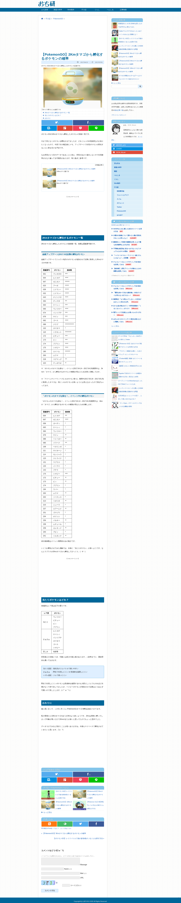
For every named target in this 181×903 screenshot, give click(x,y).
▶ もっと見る (46, 812)
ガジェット (120, 203)
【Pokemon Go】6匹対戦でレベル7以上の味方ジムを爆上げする (95, 805)
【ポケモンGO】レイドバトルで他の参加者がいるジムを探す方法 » (78, 838)
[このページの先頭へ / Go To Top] (178, 899)
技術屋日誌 (120, 191)
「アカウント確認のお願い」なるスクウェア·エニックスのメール (130, 352)
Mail (81, 873)
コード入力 (74, 885)
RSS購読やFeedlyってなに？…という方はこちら (56, 828)
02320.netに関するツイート (120, 225)
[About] (116, 129)
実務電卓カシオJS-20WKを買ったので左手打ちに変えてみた (130, 25)
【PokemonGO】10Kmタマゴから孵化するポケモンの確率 (76, 169)
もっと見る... (115, 326)
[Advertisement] (72, 36)
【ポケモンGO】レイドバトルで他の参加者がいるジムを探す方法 (63, 794)
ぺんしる (110, 10)
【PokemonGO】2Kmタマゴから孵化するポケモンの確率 (130, 55)
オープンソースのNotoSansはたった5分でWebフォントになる (130, 382)
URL (82, 878)
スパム (119, 199)
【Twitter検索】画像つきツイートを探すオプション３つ (130, 360)
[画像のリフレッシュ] (57, 882)
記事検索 (123, 10)
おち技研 (44, 10)
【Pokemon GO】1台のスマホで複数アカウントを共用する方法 (130, 345)
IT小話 (84, 10)
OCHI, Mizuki (119, 152)
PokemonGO (58, 19)
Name (66, 869)
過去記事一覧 (118, 110)
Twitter (119, 207)
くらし (97, 10)
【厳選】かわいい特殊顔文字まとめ (130, 366)
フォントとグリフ (123, 195)
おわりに (48, 118)
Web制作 (70, 10)
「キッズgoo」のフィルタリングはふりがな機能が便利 (130, 404)
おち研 (83, 901)
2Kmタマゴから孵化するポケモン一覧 (57, 112)
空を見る (117, 163)
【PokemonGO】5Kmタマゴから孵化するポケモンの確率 (76, 181)
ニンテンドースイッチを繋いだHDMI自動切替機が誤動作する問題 (131, 47)
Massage (83, 865)
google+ (120, 215)
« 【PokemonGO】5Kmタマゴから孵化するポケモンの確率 (63, 833)
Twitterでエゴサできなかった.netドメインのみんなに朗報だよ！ (130, 32)
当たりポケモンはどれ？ (53, 115)
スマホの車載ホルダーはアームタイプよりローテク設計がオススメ (130, 77)
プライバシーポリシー (118, 115)
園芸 (115, 171)
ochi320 (117, 149)
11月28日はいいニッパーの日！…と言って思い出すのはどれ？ (130, 397)
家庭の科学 (58, 10)
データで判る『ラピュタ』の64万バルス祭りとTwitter (130, 337)
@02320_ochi (119, 145)
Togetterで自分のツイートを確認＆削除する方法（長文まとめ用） (130, 374)
